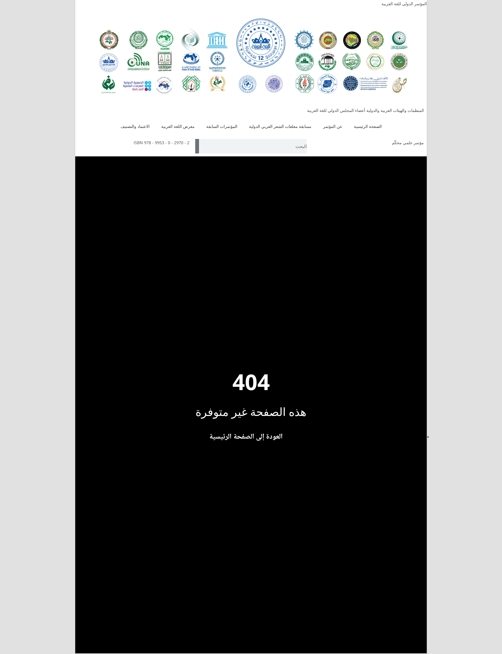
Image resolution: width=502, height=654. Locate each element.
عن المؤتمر (332, 126)
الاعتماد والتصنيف (135, 126)
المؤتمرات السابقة (221, 126)
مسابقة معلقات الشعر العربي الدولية (280, 126)
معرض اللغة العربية (178, 126)
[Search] (197, 146)
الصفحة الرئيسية (368, 126)
